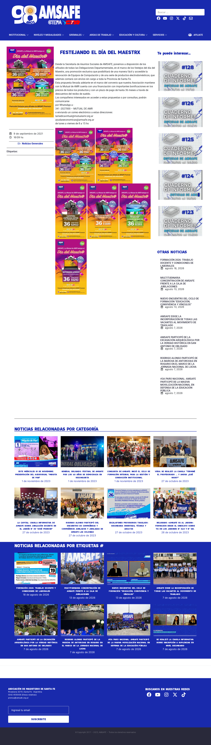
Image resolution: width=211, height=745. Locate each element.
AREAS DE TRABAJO (100, 35)
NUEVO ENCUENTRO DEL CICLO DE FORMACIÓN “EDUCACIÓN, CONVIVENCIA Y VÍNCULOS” (128, 591)
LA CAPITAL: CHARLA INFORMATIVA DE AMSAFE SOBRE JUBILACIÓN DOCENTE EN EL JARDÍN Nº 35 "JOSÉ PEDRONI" (36, 525)
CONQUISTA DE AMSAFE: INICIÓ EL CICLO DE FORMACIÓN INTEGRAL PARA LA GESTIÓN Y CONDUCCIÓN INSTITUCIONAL (128, 474)
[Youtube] (165, 18)
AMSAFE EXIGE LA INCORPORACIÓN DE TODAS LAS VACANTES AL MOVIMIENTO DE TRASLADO (175, 591)
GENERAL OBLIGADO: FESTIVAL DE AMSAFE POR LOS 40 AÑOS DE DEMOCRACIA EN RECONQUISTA (82, 474)
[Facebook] (158, 18)
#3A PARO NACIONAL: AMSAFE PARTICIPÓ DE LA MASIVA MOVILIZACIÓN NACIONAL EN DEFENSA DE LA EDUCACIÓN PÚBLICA (129, 642)
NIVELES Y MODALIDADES (47, 35)
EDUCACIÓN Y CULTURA (132, 35)
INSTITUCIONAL (17, 35)
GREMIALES (75, 35)
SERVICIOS (158, 35)
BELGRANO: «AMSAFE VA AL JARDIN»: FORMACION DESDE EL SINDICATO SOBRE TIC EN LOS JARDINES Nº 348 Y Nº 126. (175, 525)
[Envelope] (191, 18)
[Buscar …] (180, 12)
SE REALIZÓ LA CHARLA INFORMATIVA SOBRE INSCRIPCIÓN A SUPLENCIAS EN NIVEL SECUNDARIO (175, 642)
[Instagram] (171, 18)
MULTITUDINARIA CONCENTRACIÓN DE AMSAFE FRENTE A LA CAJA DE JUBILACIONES (82, 591)
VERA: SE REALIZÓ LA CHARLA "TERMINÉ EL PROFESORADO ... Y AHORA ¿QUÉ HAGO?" (175, 474)
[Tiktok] (184, 18)
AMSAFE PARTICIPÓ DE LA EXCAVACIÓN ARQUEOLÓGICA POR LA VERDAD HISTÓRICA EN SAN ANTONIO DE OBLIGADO (36, 642)
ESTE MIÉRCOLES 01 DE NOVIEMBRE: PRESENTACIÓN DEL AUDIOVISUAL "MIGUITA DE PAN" (36, 474)
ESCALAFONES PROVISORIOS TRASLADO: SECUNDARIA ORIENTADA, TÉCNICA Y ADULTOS (128, 525)
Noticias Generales (32, 143)
